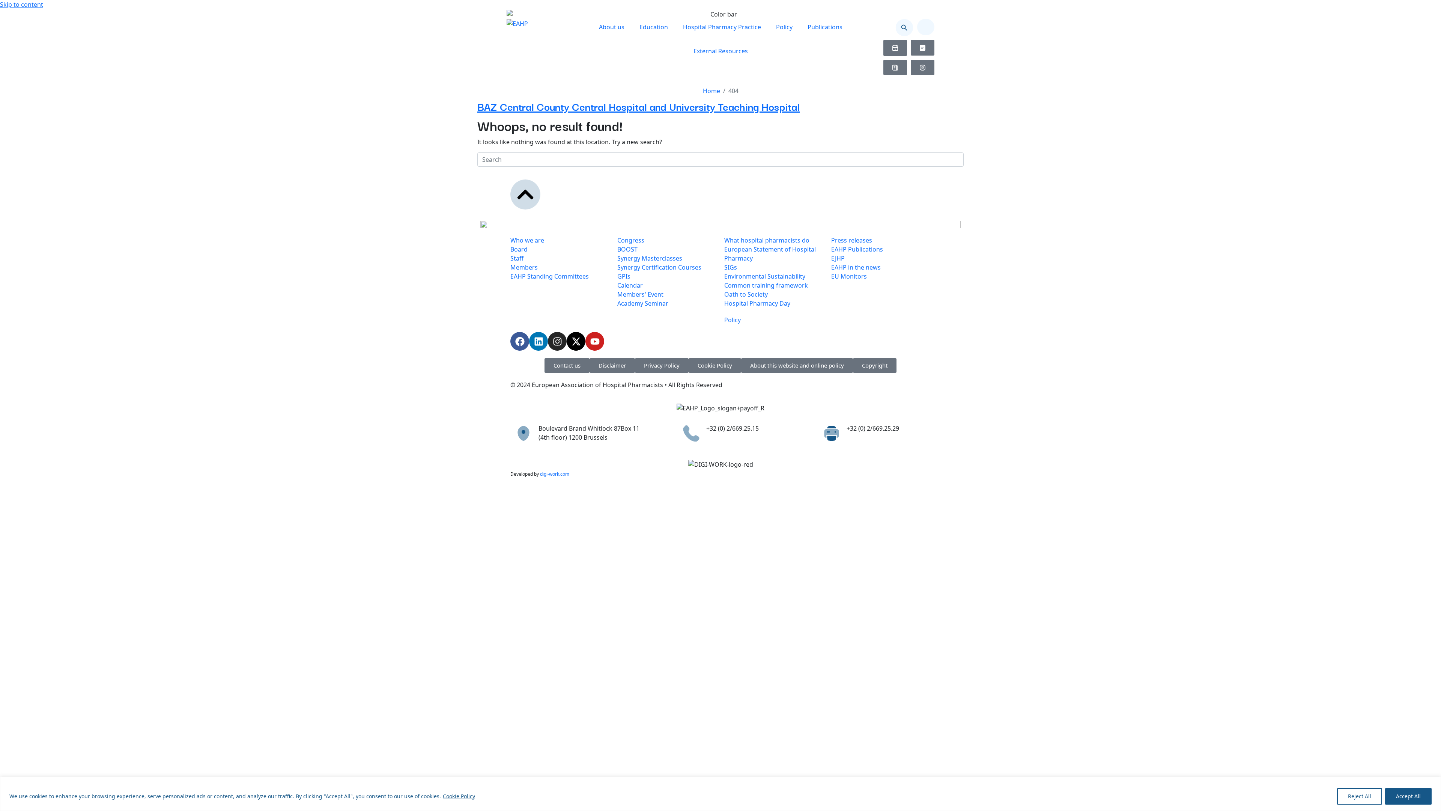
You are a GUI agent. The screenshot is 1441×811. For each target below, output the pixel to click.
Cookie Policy (459, 796)
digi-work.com (554, 474)
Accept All (1408, 796)
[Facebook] (519, 341)
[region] (720, 794)
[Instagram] (557, 341)
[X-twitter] (576, 341)
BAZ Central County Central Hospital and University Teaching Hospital (638, 106)
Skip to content (21, 4)
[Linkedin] (538, 341)
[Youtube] (594, 341)
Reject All (1359, 796)
